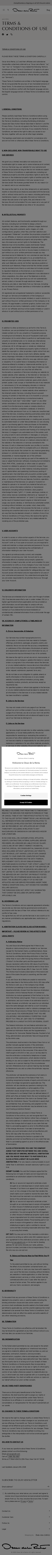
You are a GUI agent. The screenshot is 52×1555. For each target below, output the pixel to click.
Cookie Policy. (35, 788)
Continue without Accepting (26, 758)
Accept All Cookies (26, 802)
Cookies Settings (26, 795)
